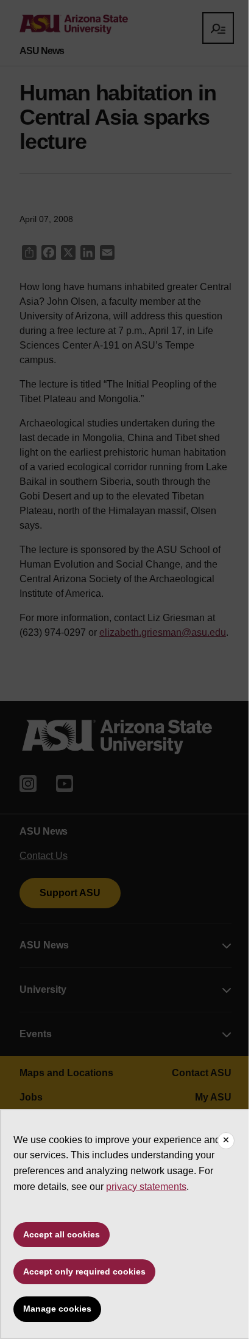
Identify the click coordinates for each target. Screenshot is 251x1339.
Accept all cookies (61, 1234)
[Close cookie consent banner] (226, 1140)
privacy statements (146, 1186)
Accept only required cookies (84, 1271)
